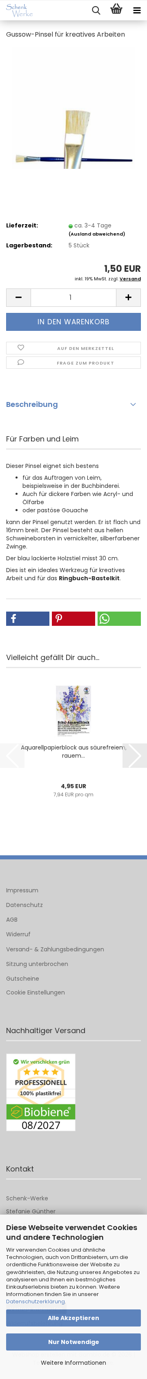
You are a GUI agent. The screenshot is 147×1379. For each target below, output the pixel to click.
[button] (18, 297)
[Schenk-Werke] (16, 10)
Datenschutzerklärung (35, 1301)
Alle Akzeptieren (73, 1318)
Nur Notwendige (73, 1342)
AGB (12, 920)
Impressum (22, 890)
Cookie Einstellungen (35, 992)
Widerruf (18, 934)
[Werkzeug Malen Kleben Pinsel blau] (73, 107)
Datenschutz (24, 905)
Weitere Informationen (73, 1363)
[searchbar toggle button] (96, 10)
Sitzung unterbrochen (37, 964)
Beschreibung (32, 404)
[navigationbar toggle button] (137, 10)
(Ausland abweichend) (97, 234)
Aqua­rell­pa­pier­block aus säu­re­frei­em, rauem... (74, 751)
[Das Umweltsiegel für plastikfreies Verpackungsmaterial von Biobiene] (41, 1092)
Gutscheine (22, 979)
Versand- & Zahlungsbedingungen (55, 949)
